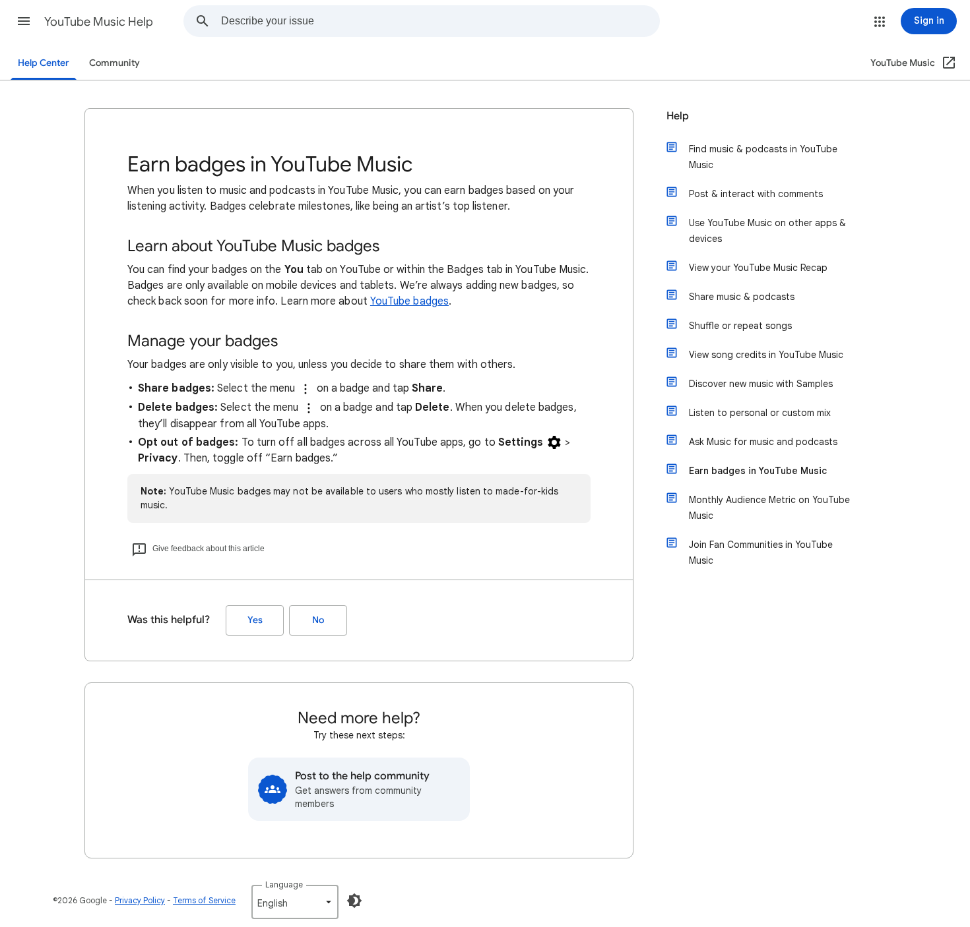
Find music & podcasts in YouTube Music (763, 157)
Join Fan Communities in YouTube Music (761, 552)
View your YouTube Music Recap (758, 268)
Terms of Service (204, 900)
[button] (24, 21)
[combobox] (440, 21)
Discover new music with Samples (761, 384)
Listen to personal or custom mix (760, 413)
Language (284, 884)
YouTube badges (409, 301)
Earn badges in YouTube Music (758, 471)
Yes (255, 620)
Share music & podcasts (741, 297)
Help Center (43, 63)
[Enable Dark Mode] (354, 900)
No (318, 620)
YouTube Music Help (98, 22)
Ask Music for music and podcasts (763, 442)
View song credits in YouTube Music (766, 355)
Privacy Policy (140, 900)
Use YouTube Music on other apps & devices (767, 231)
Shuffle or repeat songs (740, 326)
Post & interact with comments (756, 194)
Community (114, 63)
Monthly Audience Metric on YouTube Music (769, 508)
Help (677, 116)
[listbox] (295, 902)
